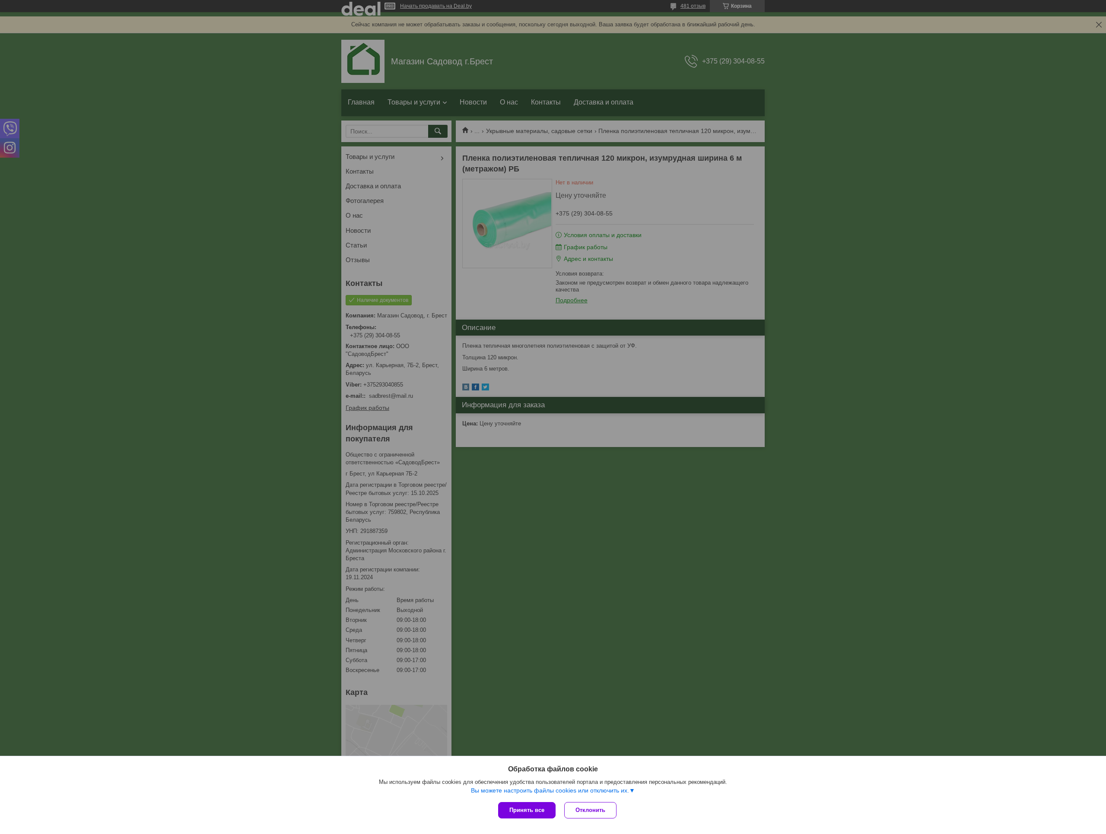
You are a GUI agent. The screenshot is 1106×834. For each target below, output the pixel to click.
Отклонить (590, 810)
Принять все (526, 810)
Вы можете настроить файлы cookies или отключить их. (550, 790)
